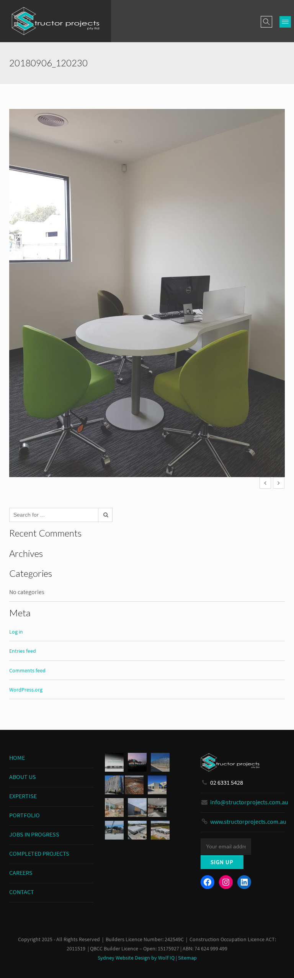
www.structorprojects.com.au (248, 821)
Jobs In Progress (34, 834)
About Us (22, 776)
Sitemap (187, 958)
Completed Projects (39, 853)
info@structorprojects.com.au (249, 802)
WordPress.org (25, 689)
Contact (21, 892)
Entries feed (22, 650)
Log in (16, 631)
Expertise (23, 796)
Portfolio (24, 815)
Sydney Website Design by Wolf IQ (136, 958)
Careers (21, 872)
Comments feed (27, 670)
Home (17, 757)
